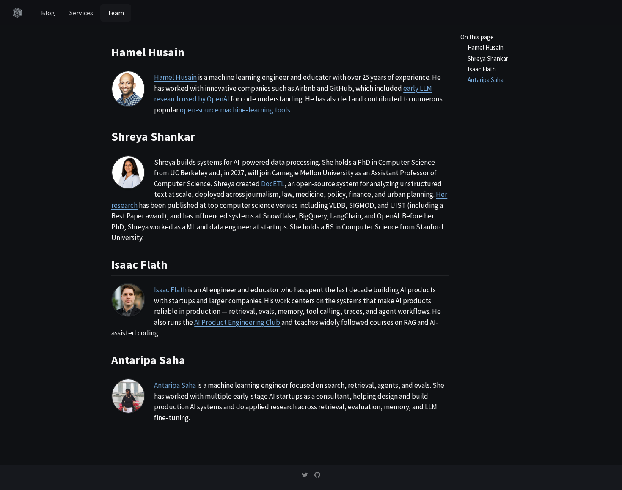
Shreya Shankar (488, 58)
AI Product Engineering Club (237, 322)
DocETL (272, 183)
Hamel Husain (486, 48)
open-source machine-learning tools (235, 109)
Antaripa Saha (486, 80)
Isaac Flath (482, 69)
